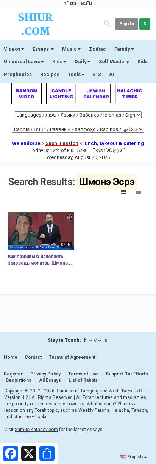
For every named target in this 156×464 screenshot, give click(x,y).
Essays (41, 49)
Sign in (126, 23)
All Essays (50, 380)
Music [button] (69, 49)
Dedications (18, 380)
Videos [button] (12, 49)
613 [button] (97, 74)
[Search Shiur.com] (107, 23)
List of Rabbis (83, 380)
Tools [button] (74, 74)
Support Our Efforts (127, 374)
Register (13, 374)
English (135, 456)
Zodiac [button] (97, 49)
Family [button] (122, 49)
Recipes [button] (49, 74)
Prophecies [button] (18, 74)
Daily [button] (81, 61)
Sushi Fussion (61, 143)
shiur (109, 403)
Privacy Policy (45, 374)
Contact (33, 357)
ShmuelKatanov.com (36, 429)
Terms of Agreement (72, 357)
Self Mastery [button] (114, 61)
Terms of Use (83, 374)
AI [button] (111, 74)
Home (10, 357)
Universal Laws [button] (22, 61)
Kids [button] (57, 61)
